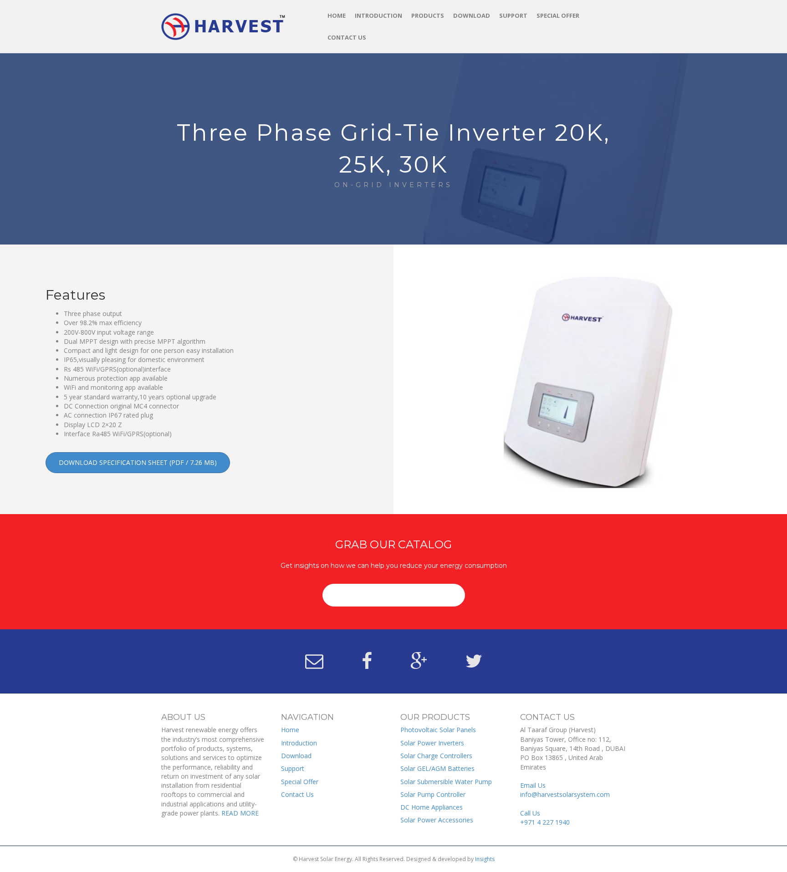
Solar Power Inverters (432, 743)
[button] (138, 462)
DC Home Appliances (431, 807)
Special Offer (558, 15)
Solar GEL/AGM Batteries (437, 768)
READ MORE (240, 813)
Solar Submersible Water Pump (446, 781)
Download (471, 15)
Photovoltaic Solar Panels (438, 729)
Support (513, 15)
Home (336, 15)
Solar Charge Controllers (436, 755)
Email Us (565, 790)
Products (427, 15)
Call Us (545, 817)
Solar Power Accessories (436, 820)
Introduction (378, 15)
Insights (485, 859)
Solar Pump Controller (432, 794)
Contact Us (346, 37)
